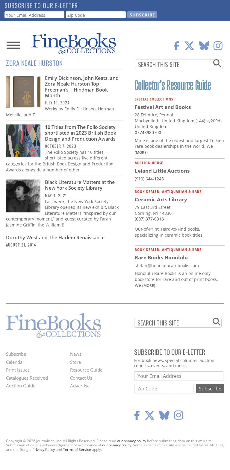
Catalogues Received (27, 378)
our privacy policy (131, 440)
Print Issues (18, 370)
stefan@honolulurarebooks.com (167, 265)
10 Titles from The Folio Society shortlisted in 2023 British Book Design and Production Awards (80, 133)
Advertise (80, 386)
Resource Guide (86, 370)
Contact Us (81, 378)
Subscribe (16, 354)
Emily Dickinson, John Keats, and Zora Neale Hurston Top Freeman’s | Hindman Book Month (82, 87)
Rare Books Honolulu (161, 257)
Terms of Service (77, 449)
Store (75, 362)
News (75, 354)
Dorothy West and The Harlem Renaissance (55, 237)
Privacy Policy (43, 449)
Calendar (15, 362)
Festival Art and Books (163, 107)
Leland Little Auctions (162, 170)
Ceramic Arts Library (161, 199)
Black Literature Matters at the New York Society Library (80, 185)
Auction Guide (20, 386)
